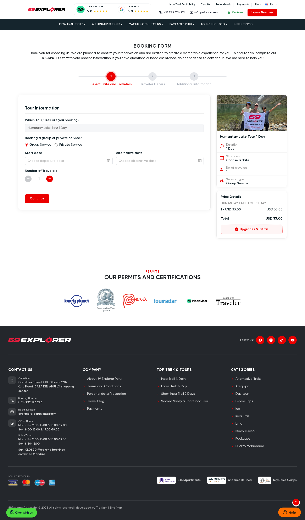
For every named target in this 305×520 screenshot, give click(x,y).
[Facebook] (260, 340)
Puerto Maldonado (249, 446)
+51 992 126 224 (175, 12)
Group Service (40, 144)
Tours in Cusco (213, 24)
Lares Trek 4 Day (174, 386)
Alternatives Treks (106, 24)
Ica (237, 409)
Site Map (116, 507)
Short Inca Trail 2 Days (178, 394)
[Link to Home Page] (46, 9)
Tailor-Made (224, 4)
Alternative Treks (248, 379)
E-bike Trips (244, 401)
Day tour (242, 394)
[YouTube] (292, 340)
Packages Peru (181, 24)
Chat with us (24, 512)
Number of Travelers (41, 171)
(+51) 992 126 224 (30, 402)
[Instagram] (271, 340)
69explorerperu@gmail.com (37, 413)
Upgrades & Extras (254, 229)
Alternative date (129, 153)
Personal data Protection (106, 394)
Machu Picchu (245, 431)
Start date (33, 153)
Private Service (70, 144)
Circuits (205, 4)
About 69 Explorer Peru (104, 379)
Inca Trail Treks (71, 24)
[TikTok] (282, 340)
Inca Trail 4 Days (173, 379)
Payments (243, 4)
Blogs (258, 4)
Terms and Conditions (104, 386)
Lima (238, 423)
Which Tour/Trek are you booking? (52, 120)
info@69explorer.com (208, 12)
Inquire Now (259, 12)
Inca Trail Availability (182, 4)
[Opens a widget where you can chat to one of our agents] (289, 513)
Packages (242, 438)
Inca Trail (242, 416)
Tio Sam (101, 507)
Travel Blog (95, 401)
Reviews (237, 12)
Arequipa (242, 386)
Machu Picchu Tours (145, 24)
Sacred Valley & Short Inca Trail (184, 401)
